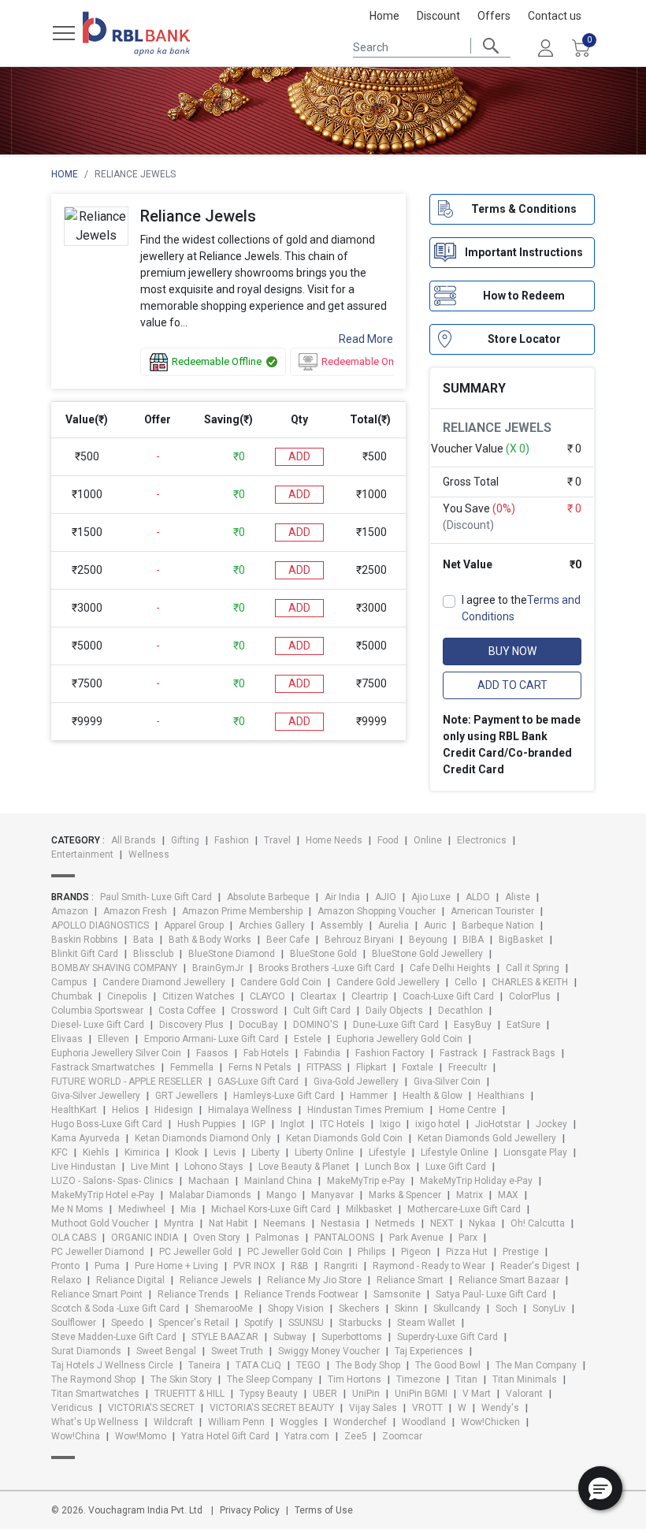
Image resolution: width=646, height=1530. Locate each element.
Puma (107, 1265)
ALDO (478, 897)
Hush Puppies (206, 1124)
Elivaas (67, 1038)
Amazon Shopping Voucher (376, 911)
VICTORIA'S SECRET (151, 1407)
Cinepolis (127, 996)
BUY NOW (512, 651)
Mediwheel (141, 1209)
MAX (508, 1195)
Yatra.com (306, 1436)
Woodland (424, 1422)
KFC (59, 1152)
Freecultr (467, 1067)
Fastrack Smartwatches (103, 1067)
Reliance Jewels (216, 1280)
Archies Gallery (272, 925)
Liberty (265, 1152)
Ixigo (390, 1124)
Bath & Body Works (210, 939)
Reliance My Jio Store (314, 1280)
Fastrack (458, 1053)
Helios (125, 1109)
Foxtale (417, 1067)
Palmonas (277, 1237)
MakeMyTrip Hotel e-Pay (102, 1195)
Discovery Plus (191, 1024)
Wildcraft (173, 1422)
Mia (188, 1209)
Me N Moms (77, 1209)
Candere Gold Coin (280, 982)
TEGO (308, 1365)
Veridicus (72, 1407)
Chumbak (71, 996)
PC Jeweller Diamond (97, 1251)
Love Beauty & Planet (304, 1166)
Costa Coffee (187, 1010)
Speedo (127, 1322)
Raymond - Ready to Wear (429, 1265)
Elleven (113, 1038)
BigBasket (521, 939)
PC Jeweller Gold (195, 1251)
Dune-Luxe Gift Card (396, 1024)
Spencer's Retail (193, 1322)
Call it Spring (532, 967)
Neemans (284, 1223)
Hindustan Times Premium (365, 1109)
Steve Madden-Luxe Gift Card (113, 1336)
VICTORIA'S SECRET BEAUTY (272, 1407)
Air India (342, 897)
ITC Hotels (342, 1124)
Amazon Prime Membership (242, 911)
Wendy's (500, 1407)
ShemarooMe (224, 1308)
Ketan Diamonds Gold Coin (344, 1138)
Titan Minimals (524, 1379)
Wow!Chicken (490, 1422)
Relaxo (66, 1280)
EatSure (523, 1024)
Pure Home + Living (176, 1265)
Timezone (418, 1379)
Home (384, 15)
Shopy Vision (296, 1308)
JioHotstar (498, 1124)
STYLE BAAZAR (224, 1336)
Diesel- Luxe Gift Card (97, 1024)
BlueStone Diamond (231, 953)
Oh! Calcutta (537, 1223)
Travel (277, 840)
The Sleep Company (270, 1379)
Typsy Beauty (268, 1393)
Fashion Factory (390, 1053)
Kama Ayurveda (85, 1138)
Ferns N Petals (259, 1067)
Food (388, 840)
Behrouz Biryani (359, 939)
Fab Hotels (266, 1053)
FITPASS (323, 1067)
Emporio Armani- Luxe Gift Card (211, 1038)
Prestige (521, 1251)
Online (428, 840)
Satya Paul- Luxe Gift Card (491, 1294)
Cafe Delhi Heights (450, 967)
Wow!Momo (140, 1436)
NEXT (442, 1223)
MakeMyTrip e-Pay (366, 1180)
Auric (435, 925)
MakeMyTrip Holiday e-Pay (476, 1180)
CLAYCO (267, 996)
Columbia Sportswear (97, 1010)
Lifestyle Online (454, 1152)
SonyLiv (549, 1308)
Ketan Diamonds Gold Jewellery (487, 1138)
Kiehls (96, 1152)
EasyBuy (473, 1024)
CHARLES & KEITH (530, 982)
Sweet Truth (237, 1351)
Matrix (469, 1195)
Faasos (212, 1053)
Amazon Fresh (135, 911)
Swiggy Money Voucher (329, 1351)
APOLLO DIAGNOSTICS (100, 925)
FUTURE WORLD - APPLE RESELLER (126, 1081)
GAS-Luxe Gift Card (258, 1081)
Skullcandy (457, 1308)
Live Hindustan (83, 1166)
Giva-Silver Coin (447, 1081)
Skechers (359, 1308)
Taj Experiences (429, 1351)
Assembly (341, 925)
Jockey (551, 1124)
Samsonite (397, 1294)
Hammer (369, 1095)
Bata (143, 939)
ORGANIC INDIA (144, 1237)
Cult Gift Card (322, 1010)
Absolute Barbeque (268, 897)
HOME (64, 174)
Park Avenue (416, 1237)
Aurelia (393, 925)
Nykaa (482, 1223)
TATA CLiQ (258, 1365)
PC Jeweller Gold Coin (295, 1251)
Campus (69, 982)
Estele (307, 1038)
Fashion (231, 840)
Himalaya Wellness (250, 1109)
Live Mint (150, 1166)
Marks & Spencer (405, 1195)
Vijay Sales (373, 1407)
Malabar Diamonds (210, 1195)
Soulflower (73, 1322)
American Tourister (492, 911)
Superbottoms (351, 1336)
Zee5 (355, 1436)
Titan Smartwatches (95, 1393)
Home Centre (467, 1109)
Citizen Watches (198, 996)
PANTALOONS (344, 1237)
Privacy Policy (250, 1510)
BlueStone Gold (323, 953)
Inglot (292, 1124)
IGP (258, 1124)
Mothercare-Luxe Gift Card (464, 1209)
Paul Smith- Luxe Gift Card (156, 897)
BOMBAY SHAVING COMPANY (114, 967)
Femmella (191, 1067)
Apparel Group (194, 925)
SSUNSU (306, 1322)
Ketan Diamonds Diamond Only (203, 1138)
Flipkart (371, 1067)
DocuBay (258, 1024)
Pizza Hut (467, 1251)
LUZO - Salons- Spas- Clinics (112, 1180)
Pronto (65, 1265)
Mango (281, 1195)
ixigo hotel (437, 1124)
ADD (299, 456)
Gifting (185, 840)
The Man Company (536, 1365)
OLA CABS (73, 1237)
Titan (466, 1379)
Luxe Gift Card (455, 1166)
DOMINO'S (315, 1024)
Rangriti (341, 1265)
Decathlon (460, 1010)
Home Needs (334, 840)
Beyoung (428, 939)
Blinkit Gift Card (84, 953)
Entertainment (82, 854)
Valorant (524, 1393)
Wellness (148, 854)
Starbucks (360, 1322)
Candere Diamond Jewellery (163, 982)
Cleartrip (369, 996)
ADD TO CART (512, 685)
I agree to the (521, 608)
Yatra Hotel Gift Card (225, 1436)
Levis (224, 1152)
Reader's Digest (535, 1265)
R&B (300, 1265)
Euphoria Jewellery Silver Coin (116, 1053)
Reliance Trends (193, 1294)
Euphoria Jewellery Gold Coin (399, 1038)
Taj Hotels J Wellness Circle (112, 1365)
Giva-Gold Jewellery (356, 1081)
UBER (325, 1393)
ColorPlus (530, 996)
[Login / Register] (545, 47)
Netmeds (395, 1223)
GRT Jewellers (186, 1095)
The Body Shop (368, 1365)
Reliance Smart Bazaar (509, 1280)
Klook (187, 1152)
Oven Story (216, 1237)
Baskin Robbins (84, 939)
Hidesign (173, 1109)
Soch (507, 1308)
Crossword (254, 1010)
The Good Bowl (448, 1365)
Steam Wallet (426, 1322)
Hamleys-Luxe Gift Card (284, 1095)
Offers (493, 15)
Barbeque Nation (498, 925)
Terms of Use (324, 1510)
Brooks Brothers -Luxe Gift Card (326, 967)
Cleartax (318, 996)
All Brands (133, 840)
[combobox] (431, 46)
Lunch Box (387, 1166)
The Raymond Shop (93, 1379)
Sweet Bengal (166, 1351)
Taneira (204, 1365)
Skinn (406, 1308)
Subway (289, 1336)
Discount (438, 15)
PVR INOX (254, 1265)
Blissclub (153, 953)
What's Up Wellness (95, 1422)
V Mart (476, 1393)
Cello (466, 982)
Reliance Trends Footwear (301, 1294)
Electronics (482, 840)
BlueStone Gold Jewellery (427, 953)
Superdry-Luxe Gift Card (447, 1336)
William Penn (236, 1422)
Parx (468, 1237)
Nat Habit (228, 1223)
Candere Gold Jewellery (388, 982)
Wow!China (75, 1436)
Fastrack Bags (523, 1053)
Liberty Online (324, 1152)
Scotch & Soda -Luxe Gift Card (115, 1308)
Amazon (69, 911)
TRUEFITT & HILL (189, 1393)
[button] (600, 1488)
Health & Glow (432, 1095)
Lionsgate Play (535, 1152)
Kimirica (142, 1152)
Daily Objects (394, 1010)
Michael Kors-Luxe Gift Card (271, 1209)
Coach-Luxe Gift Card (448, 996)
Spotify (258, 1322)
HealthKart (74, 1109)
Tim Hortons (354, 1379)
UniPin (366, 1393)
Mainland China (278, 1180)
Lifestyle (387, 1152)
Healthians (501, 1095)
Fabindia (322, 1053)
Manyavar (332, 1195)
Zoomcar (402, 1436)
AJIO (385, 897)
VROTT (427, 1407)
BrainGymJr (217, 967)
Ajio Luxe (431, 897)
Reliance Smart (410, 1280)
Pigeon (416, 1251)
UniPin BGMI (421, 1393)
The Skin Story (181, 1379)
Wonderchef (360, 1422)
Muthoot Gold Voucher (100, 1223)
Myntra (179, 1223)
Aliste (517, 897)
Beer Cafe (288, 939)
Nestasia (340, 1223)
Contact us (554, 15)
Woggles (299, 1422)
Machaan (208, 1180)
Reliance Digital (130, 1280)
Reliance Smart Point (97, 1294)
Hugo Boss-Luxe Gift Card (106, 1124)
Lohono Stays (213, 1166)
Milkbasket (369, 1209)
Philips (372, 1251)
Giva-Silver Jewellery (95, 1095)
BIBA (473, 939)
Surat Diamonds (86, 1351)
